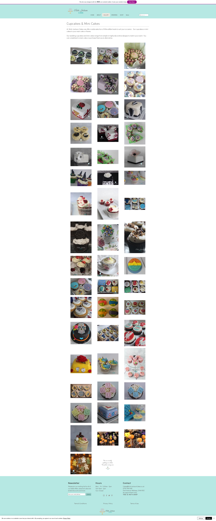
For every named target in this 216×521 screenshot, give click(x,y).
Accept (209, 518)
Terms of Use (134, 503)
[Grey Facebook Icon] (106, 495)
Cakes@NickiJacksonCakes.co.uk (133, 486)
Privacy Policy (108, 503)
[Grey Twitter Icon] (109, 495)
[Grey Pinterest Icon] (112, 495)
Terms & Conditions (80, 503)
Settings (201, 518)
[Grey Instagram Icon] (104, 495)
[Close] (214, 518)
